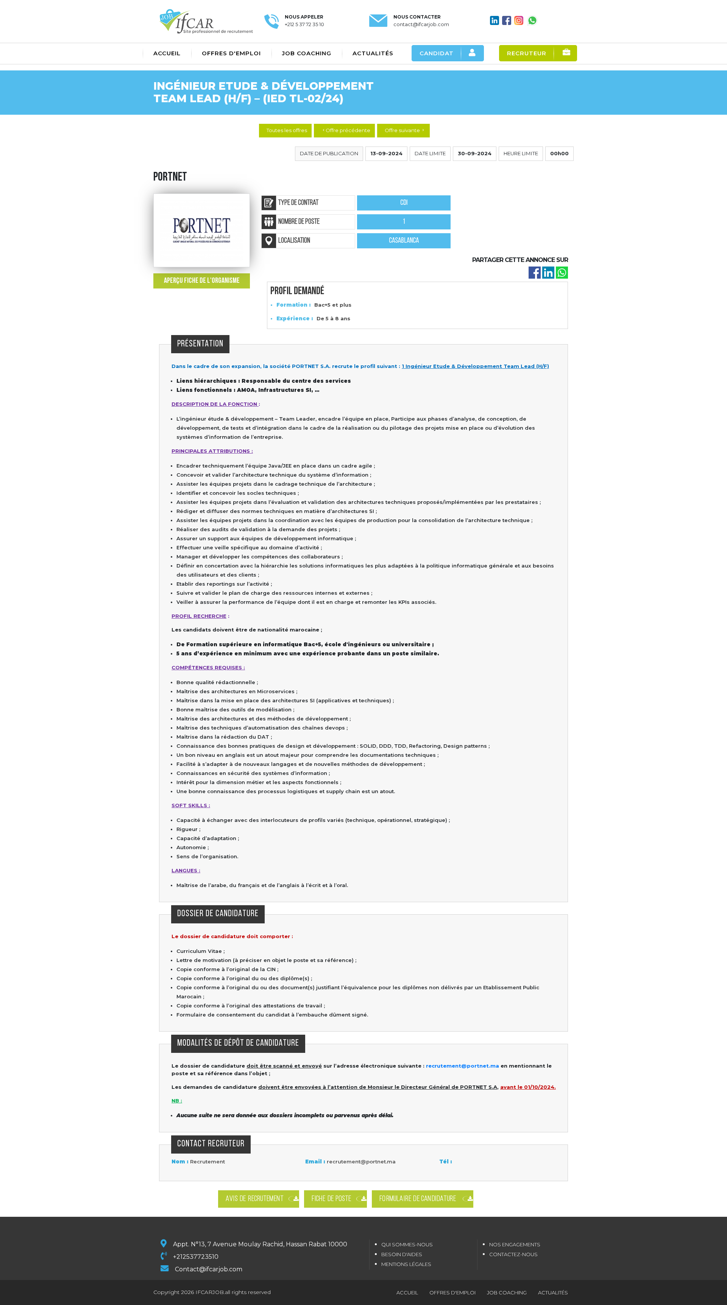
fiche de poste (332, 1199)
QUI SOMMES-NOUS (407, 1244)
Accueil (167, 53)
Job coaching (306, 53)
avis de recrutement (255, 1199)
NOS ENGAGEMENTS (514, 1244)
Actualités (373, 53)
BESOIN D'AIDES (401, 1254)
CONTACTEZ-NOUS (513, 1254)
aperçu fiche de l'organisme (202, 281)
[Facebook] (535, 272)
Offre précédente (345, 130)
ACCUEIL (407, 1292)
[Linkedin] (548, 272)
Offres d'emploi (231, 53)
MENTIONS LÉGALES (406, 1264)
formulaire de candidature (418, 1199)
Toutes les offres (287, 130)
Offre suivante (405, 130)
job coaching (507, 1292)
